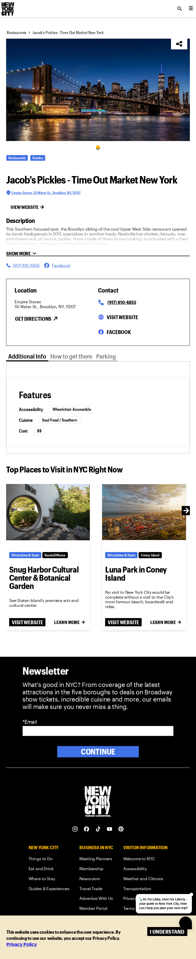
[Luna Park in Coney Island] (144, 512)
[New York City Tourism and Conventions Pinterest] (121, 829)
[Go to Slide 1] (98, 147)
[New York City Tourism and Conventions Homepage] (98, 802)
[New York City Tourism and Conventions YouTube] (109, 829)
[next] (186, 510)
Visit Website (122, 317)
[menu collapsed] (191, 8)
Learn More (67, 622)
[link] (49, 859)
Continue (98, 751)
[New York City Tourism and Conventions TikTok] (98, 829)
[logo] (7, 7)
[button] (98, 90)
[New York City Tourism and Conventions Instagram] (75, 829)
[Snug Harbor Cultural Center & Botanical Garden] (48, 512)
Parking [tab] (106, 356)
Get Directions (33, 319)
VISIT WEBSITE (27, 622)
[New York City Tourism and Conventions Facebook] (86, 829)
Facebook (119, 332)
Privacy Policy (21, 944)
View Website (24, 207)
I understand (167, 931)
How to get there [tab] (71, 356)
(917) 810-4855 (121, 302)
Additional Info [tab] (27, 356)
